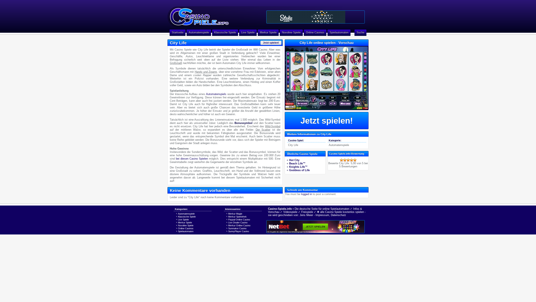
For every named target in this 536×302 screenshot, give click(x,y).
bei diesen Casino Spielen (192, 158)
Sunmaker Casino (237, 228)
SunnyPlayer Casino (238, 231)
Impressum (322, 215)
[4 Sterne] (351, 160)
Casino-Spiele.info (280, 208)
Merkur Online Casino (239, 225)
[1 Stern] (341, 160)
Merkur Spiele (268, 32)
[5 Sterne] (355, 160)
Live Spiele (248, 32)
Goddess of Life (299, 170)
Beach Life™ (297, 163)
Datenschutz (338, 215)
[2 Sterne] (345, 160)
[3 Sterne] (348, 160)
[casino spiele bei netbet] (315, 226)
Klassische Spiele (225, 32)
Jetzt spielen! (271, 42)
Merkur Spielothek (237, 216)
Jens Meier (306, 215)
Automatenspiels (216, 94)
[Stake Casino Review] (315, 16)
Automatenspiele (199, 32)
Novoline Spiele (291, 32)
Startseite (177, 32)
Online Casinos (315, 32)
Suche (360, 32)
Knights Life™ (298, 166)
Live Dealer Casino (237, 222)
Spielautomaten (339, 32)
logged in (306, 194)
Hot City (294, 160)
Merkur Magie (235, 213)
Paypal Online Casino (239, 219)
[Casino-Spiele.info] (216, 14)
